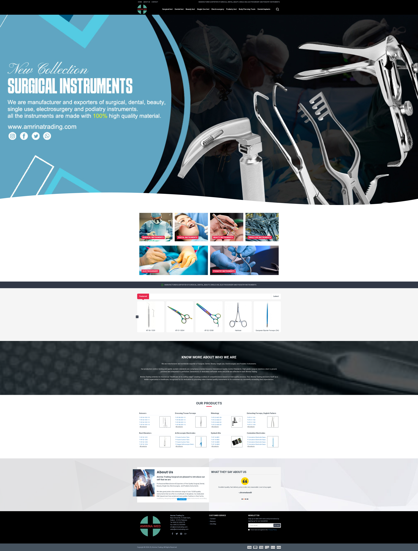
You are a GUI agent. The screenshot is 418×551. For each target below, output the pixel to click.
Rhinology (215, 413)
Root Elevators (145, 433)
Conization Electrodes (256, 433)
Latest (276, 296)
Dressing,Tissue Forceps (185, 413)
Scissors (142, 413)
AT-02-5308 (209, 330)
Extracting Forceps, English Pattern (261, 413)
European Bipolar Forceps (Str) (267, 330)
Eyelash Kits (216, 433)
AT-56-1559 (150, 330)
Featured (143, 296)
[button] (137, 316)
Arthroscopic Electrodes (185, 433)
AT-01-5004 (179, 330)
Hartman (238, 330)
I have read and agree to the (263, 530)
